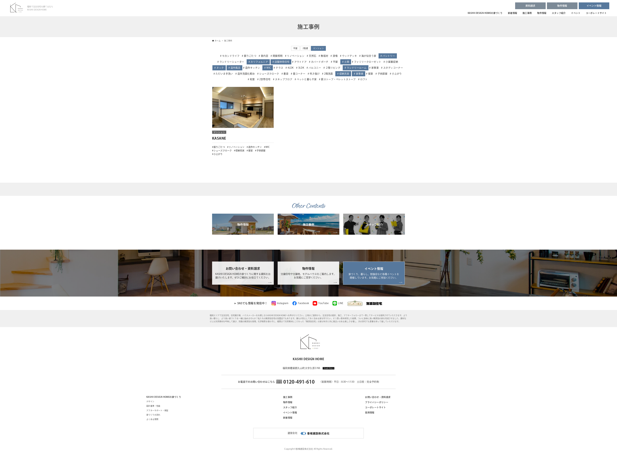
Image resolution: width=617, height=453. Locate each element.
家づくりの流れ (153, 415)
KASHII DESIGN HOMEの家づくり (485, 13)
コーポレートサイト (596, 13)
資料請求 (530, 5)
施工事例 (527, 13)
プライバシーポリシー (376, 402)
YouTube (323, 303)
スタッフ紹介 (559, 13)
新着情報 (512, 13)
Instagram (283, 303)
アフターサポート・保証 (157, 410)
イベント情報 (594, 5)
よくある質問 (152, 419)
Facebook (303, 303)
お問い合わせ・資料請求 (377, 397)
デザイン (150, 401)
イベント (575, 13)
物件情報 (562, 5)
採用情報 (369, 412)
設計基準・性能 (153, 406)
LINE (340, 303)
